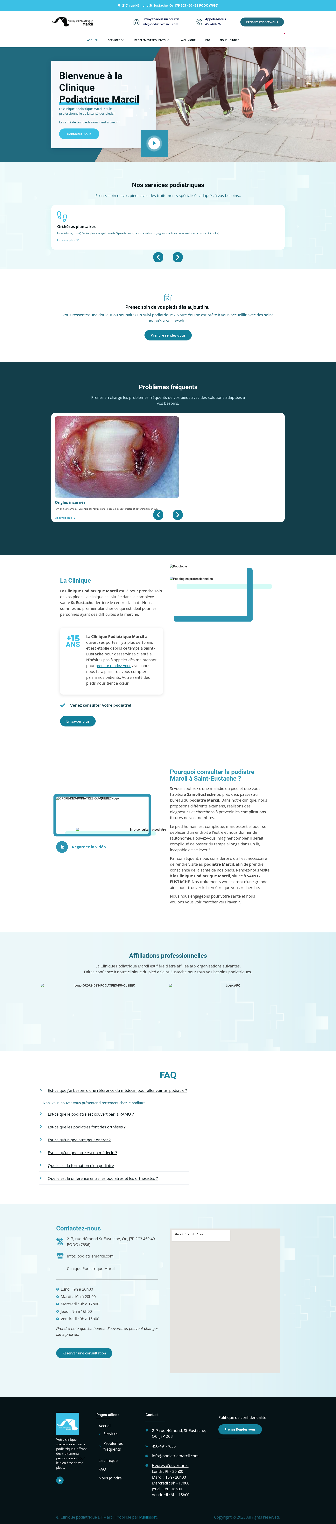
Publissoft (148, 1517)
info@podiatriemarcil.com (160, 24)
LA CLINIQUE (188, 40)
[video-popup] (154, 143)
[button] (158, 257)
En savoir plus (65, 240)
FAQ (207, 40)
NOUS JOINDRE (229, 40)
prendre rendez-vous (113, 665)
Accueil (92, 40)
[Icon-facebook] (60, 1480)
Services (114, 40)
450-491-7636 (214, 24)
